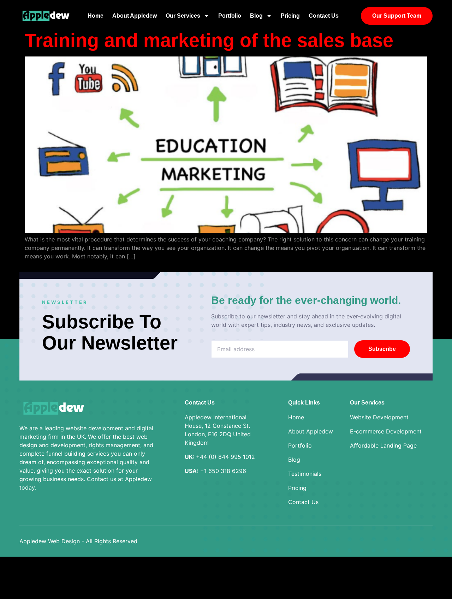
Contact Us (324, 16)
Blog (256, 16)
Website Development (379, 417)
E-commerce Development (386, 431)
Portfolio (229, 16)
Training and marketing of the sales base (212, 40)
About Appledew (134, 16)
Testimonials (304, 473)
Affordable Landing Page (383, 445)
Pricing (290, 16)
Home (95, 16)
